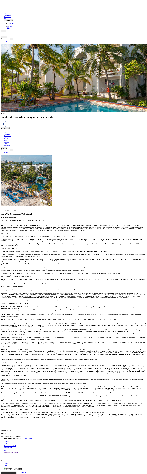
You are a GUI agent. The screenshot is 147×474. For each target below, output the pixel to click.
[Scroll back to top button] (1, 419)
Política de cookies (9, 449)
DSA (26, 472)
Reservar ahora (5, 128)
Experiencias (10, 23)
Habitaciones (7, 15)
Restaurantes (7, 17)
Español (6, 463)
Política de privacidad (10, 446)
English (6, 42)
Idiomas (3, 31)
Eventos (6, 18)
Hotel (5, 12)
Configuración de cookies (11, 452)
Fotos (8, 22)
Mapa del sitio (8, 447)
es (11, 38)
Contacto (9, 26)
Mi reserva (4, 37)
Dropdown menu (9, 20)
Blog (8, 28)
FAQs (5, 450)
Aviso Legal (28, 438)
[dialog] (8, 473)
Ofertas (6, 14)
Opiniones (10, 25)
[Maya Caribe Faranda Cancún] (7, 8)
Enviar (18, 436)
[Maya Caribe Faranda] (16, 427)
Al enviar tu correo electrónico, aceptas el (17, 438)
